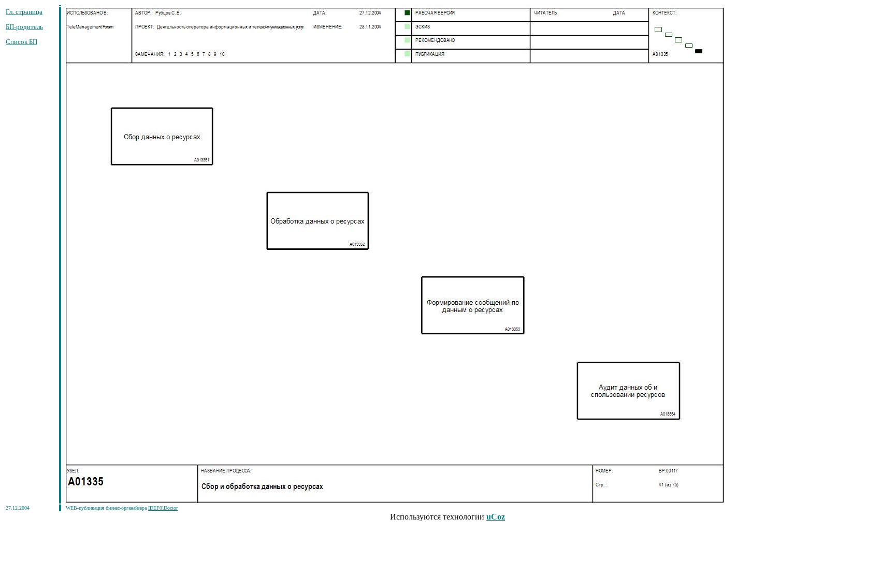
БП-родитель (24, 27)
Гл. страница (24, 12)
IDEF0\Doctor (163, 508)
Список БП (21, 42)
